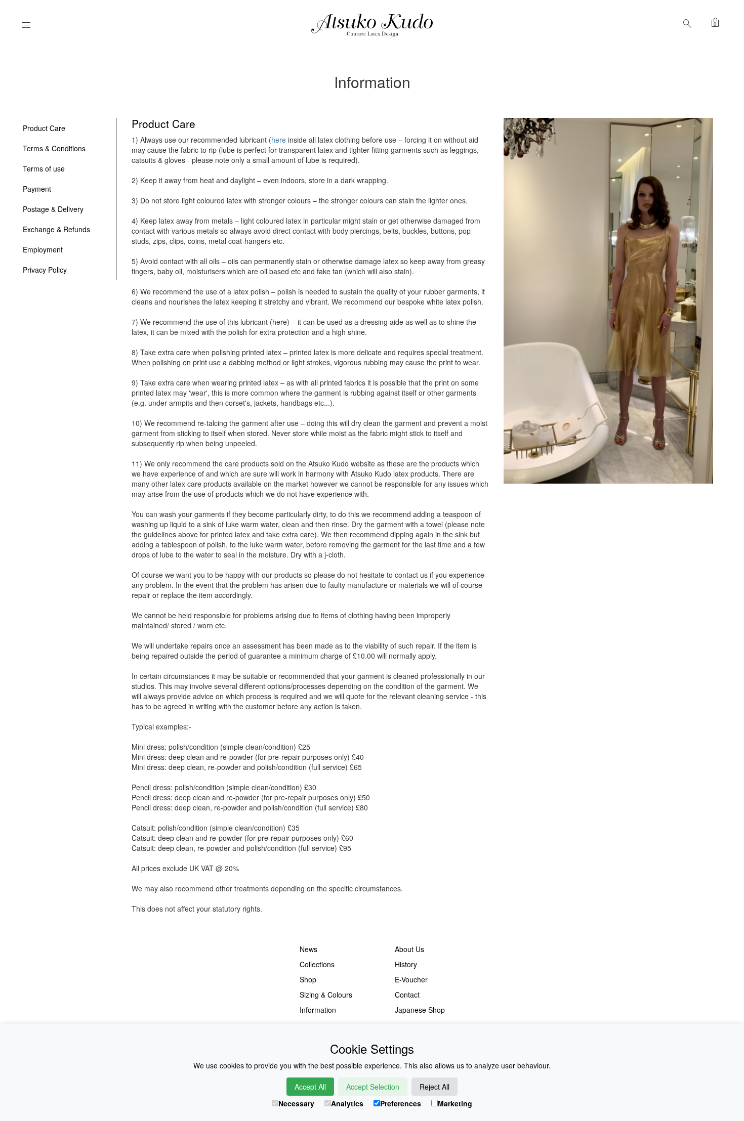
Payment (37, 189)
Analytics (347, 1103)
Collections (317, 964)
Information (318, 1010)
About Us (409, 949)
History (406, 964)
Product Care (44, 128)
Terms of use (44, 168)
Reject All (434, 1087)
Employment (43, 249)
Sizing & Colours (326, 994)
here (278, 140)
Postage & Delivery (53, 209)
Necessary (296, 1103)
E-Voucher (411, 979)
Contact (407, 994)
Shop (308, 979)
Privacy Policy (45, 270)
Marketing (455, 1103)
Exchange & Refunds (56, 229)
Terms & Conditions (54, 148)
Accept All (310, 1087)
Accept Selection (372, 1087)
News (308, 949)
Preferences (400, 1103)
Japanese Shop (420, 1010)
